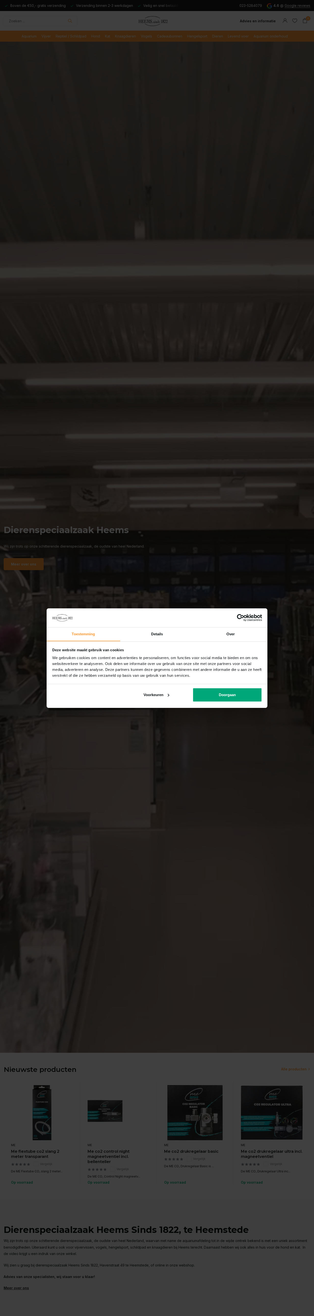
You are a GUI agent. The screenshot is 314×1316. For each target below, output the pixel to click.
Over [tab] (230, 634)
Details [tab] (157, 634)
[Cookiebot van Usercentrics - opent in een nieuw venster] (240, 617)
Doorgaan (227, 695)
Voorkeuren (153, 695)
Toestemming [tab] (83, 634)
